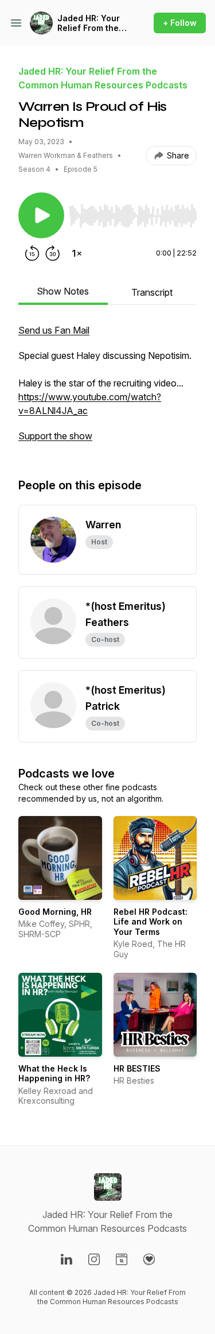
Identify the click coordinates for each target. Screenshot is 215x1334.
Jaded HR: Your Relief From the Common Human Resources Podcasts (90, 23)
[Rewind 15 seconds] (32, 253)
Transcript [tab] (152, 292)
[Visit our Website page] (121, 1259)
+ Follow (180, 23)
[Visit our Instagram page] (94, 1259)
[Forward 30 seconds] (53, 253)
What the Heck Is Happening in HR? (54, 1074)
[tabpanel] (107, 388)
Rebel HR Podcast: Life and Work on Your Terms (150, 922)
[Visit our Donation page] (149, 1259)
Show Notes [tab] (63, 291)
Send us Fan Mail (53, 330)
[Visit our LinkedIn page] (66, 1259)
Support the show (55, 436)
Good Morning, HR (55, 912)
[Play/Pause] (41, 215)
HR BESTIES (137, 1068)
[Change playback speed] (76, 253)
